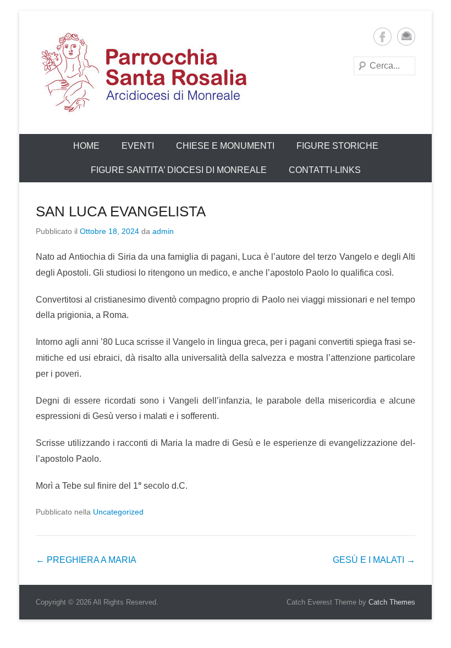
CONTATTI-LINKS (325, 170)
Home (86, 145)
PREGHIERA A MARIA (86, 560)
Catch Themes (392, 602)
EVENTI (138, 145)
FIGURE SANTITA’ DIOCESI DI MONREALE (179, 170)
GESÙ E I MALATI (374, 560)
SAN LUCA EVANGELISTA (121, 211)
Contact (406, 36)
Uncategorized (118, 511)
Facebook (382, 36)
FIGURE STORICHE (337, 145)
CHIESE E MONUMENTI (225, 145)
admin (163, 231)
